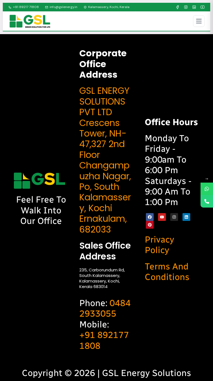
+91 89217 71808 (26, 7)
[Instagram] (186, 7)
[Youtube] (162, 217)
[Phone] (207, 201)
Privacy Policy (159, 244)
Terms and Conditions (167, 271)
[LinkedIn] (194, 7)
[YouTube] (202, 7)
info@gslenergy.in (63, 7)
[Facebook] (177, 7)
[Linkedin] (186, 217)
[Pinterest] (150, 225)
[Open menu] (199, 21)
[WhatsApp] (207, 189)
